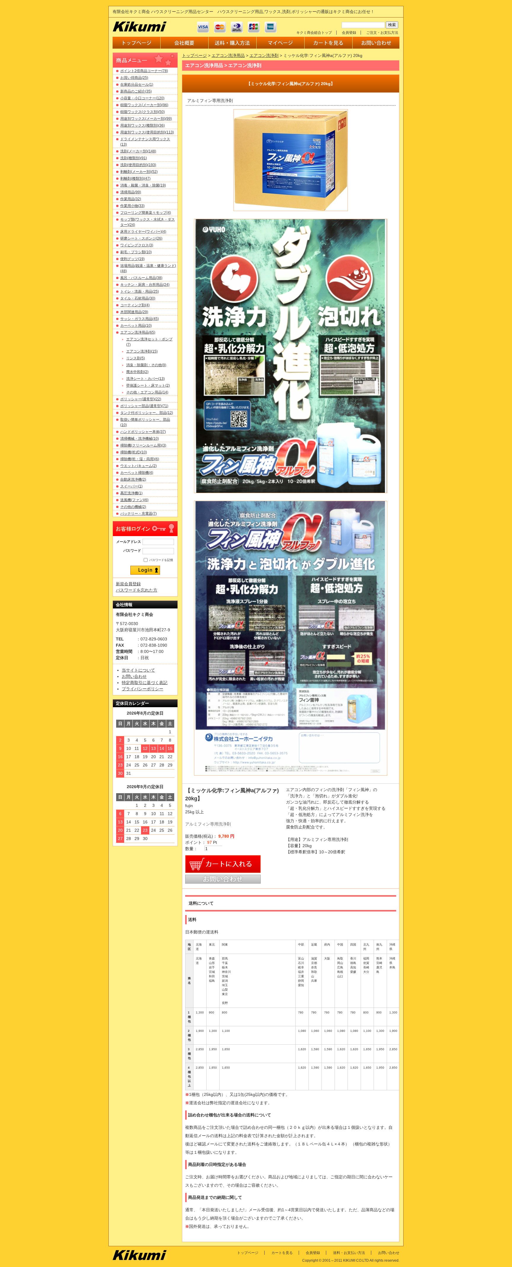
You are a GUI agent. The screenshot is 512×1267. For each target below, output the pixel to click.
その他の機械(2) (133, 507)
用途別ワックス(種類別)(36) (142, 125)
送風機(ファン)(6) (134, 500)
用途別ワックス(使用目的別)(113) (147, 132)
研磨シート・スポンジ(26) (141, 238)
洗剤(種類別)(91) (133, 158)
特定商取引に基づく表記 (144, 682)
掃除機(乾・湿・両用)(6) (139, 459)
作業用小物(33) (132, 206)
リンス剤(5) (135, 358)
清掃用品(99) (130, 192)
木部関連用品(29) (134, 312)
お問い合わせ (134, 676)
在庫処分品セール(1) (136, 84)
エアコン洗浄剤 (264, 55)
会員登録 (349, 33)
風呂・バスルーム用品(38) (141, 278)
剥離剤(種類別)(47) (135, 178)
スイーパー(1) (131, 486)
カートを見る (282, 1253)
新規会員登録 (128, 583)
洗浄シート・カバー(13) (145, 379)
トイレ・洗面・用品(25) (139, 291)
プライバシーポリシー (142, 688)
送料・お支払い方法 (349, 1253)
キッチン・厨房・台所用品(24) (144, 285)
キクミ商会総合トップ (314, 33)
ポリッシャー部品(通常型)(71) (144, 406)
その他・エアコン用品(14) (147, 392)
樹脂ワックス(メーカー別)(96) (144, 105)
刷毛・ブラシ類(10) (136, 252)
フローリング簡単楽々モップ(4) (145, 213)
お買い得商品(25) (134, 78)
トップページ (194, 55)
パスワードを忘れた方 (136, 590)
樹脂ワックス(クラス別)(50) (142, 112)
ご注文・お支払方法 (382, 33)
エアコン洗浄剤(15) (142, 351)
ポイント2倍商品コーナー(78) (144, 71)
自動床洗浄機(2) (133, 479)
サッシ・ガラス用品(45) (139, 319)
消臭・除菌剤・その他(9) (146, 365)
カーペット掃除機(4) (136, 473)
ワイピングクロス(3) (136, 245)
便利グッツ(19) (132, 259)
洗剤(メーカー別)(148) (138, 151)
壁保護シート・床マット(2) (148, 385)
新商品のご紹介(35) (136, 91)
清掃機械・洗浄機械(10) (139, 438)
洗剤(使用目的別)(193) (138, 165)
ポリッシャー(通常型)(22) (140, 399)
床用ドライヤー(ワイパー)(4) (143, 232)
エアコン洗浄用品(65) (137, 332)
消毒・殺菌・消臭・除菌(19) (143, 185)
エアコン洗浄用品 (228, 55)
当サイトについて (138, 670)
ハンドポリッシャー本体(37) (143, 432)
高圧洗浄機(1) (131, 493)
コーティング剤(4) (135, 305)
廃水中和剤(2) (137, 372)
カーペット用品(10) (136, 325)
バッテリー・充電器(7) (138, 513)
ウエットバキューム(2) (138, 466)
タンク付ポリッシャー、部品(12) (146, 413)
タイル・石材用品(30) (137, 298)
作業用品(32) (130, 199)
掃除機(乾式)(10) (133, 452)
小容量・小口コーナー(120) (142, 98)
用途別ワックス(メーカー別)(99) (146, 119)
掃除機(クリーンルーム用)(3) (143, 445)
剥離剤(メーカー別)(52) (139, 172)
